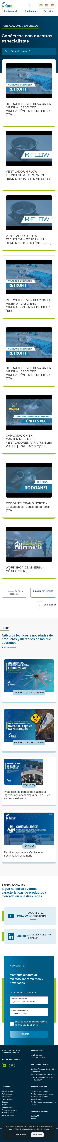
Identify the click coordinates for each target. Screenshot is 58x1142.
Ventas (4, 1105)
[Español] (52, 5)
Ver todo (6, 647)
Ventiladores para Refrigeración (42, 1094)
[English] (46, 5)
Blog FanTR (35, 1116)
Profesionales (7, 1094)
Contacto (5, 1102)
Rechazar (21, 1135)
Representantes (7, 1107)
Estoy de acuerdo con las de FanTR (31, 1023)
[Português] (41, 5)
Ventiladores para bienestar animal (43, 1102)
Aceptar (37, 1135)
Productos (30, 11)
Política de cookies (8, 1116)
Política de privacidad (9, 1113)
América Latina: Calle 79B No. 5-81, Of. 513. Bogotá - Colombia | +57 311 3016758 (43, 1077)
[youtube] (12, 1065)
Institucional (10, 11)
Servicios (48, 11)
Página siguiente (43, 591)
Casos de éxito (7, 1099)
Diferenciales (6, 1097)
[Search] (29, 5)
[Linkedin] (4, 1065)
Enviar (25, 1034)
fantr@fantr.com (36, 1055)
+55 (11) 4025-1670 (38, 1058)
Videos (33, 1119)
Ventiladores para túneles (40, 1091)
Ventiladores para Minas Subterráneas (39, 1098)
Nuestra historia (7, 1091)
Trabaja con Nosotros (9, 1110)
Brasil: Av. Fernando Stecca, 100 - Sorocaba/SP (43, 1070)
